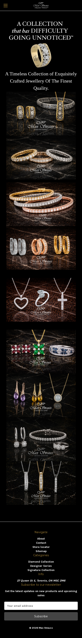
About (41, 538)
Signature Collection (41, 570)
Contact (41, 542)
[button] (41, 113)
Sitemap (41, 551)
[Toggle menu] (5, 5)
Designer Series (41, 566)
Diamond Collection (41, 561)
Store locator (41, 547)
